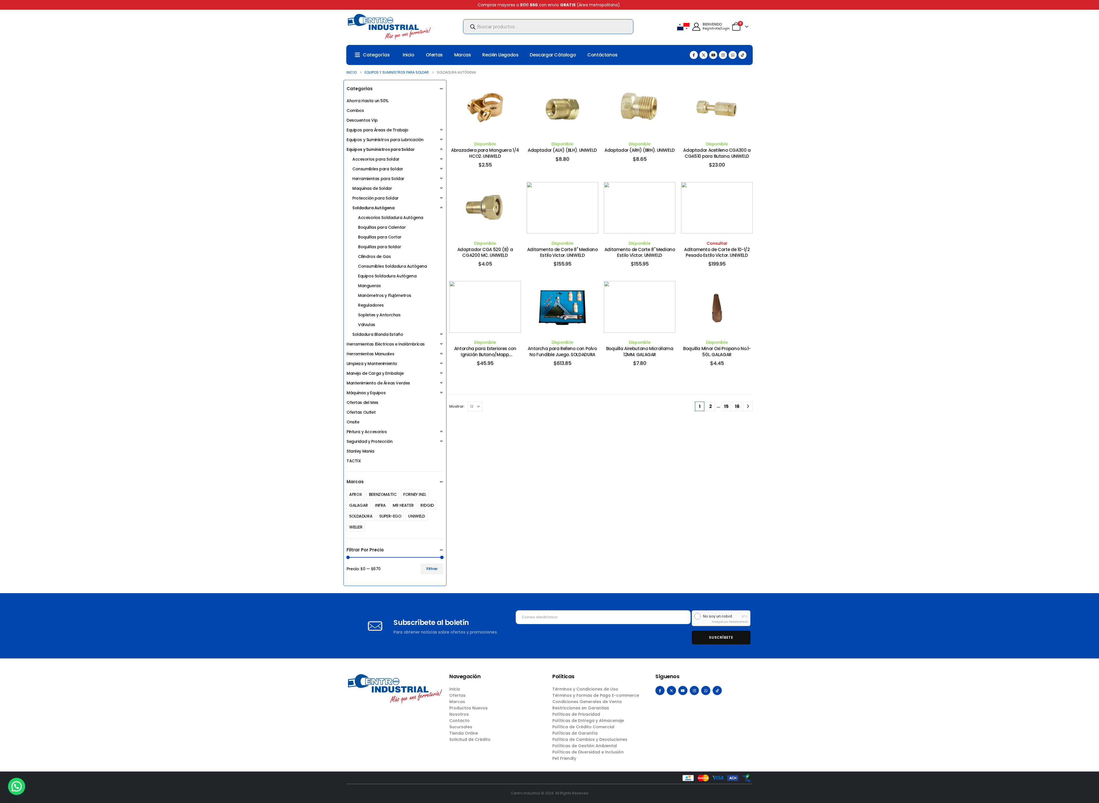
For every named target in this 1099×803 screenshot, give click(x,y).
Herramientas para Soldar (378, 178)
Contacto (459, 720)
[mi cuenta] (696, 26)
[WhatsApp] (733, 55)
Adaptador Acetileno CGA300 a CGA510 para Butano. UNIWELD (717, 153)
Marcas (462, 55)
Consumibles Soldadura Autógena (392, 266)
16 (737, 406)
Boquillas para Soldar (379, 247)
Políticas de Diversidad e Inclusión (588, 752)
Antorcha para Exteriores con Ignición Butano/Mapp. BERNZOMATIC (485, 354)
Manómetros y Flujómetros (384, 295)
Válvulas (366, 324)
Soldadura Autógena (373, 208)
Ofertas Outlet (361, 412)
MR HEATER (403, 505)
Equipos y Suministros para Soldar (380, 149)
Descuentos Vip (362, 120)
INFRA (380, 505)
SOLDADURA (360, 516)
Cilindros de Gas (374, 256)
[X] (703, 55)
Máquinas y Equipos (366, 393)
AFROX (355, 494)
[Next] (748, 406)
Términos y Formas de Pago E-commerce (595, 695)
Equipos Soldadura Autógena (387, 276)
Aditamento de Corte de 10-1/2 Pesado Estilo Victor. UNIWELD (717, 252)
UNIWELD (416, 516)
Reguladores (371, 305)
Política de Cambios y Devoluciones (589, 739)
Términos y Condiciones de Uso (585, 689)
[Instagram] (723, 55)
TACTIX (354, 461)
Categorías (376, 55)
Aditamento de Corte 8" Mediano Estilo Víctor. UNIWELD (639, 252)
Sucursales (460, 727)
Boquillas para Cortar (379, 237)
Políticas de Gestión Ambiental (584, 746)
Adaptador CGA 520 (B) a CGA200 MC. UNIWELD (485, 252)
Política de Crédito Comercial (583, 727)
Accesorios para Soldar (376, 159)
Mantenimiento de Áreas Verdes (378, 383)
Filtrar (432, 568)
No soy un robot (717, 616)
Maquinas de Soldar (372, 188)
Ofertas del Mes (362, 402)
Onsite (353, 422)
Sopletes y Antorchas (379, 315)
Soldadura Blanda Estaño (377, 334)
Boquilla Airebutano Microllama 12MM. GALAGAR (639, 351)
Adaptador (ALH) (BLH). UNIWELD (562, 150)
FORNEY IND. (414, 494)
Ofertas (434, 55)
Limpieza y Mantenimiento (372, 363)
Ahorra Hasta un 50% (368, 101)
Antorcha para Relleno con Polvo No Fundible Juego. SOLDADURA (562, 351)
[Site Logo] (389, 27)
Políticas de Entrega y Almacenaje (588, 720)
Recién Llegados (500, 55)
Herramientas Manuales (370, 354)
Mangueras (369, 286)
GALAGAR (358, 505)
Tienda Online (463, 733)
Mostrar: (456, 406)
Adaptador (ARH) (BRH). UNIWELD (639, 150)
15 (726, 406)
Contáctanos (602, 55)
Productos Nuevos (468, 708)
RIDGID (427, 505)
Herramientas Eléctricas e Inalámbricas (386, 344)
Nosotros (459, 714)
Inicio (408, 55)
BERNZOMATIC (382, 494)
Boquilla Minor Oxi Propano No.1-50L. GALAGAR (717, 351)
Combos (355, 110)
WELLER (355, 527)
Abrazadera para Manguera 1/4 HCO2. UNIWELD (485, 153)
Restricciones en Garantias (580, 708)
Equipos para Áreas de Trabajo (377, 130)
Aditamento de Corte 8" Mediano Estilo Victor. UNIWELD (562, 252)
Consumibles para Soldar (377, 169)
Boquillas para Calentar (382, 227)
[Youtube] (713, 55)
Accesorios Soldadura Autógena (390, 217)
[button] (16, 786)
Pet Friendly (564, 758)
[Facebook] (694, 55)
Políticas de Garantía (575, 733)
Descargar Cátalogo (553, 55)
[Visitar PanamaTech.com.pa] (744, 616)
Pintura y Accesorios (367, 432)
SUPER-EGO (390, 516)
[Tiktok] (742, 55)
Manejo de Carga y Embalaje (375, 373)
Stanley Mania (360, 451)
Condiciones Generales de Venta (587, 702)
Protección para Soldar (375, 198)
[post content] (485, 108)
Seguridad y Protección (370, 441)
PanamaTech (738, 622)
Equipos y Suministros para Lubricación (385, 140)
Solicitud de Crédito (470, 739)
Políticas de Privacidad (576, 714)
